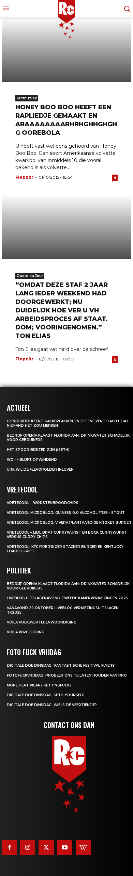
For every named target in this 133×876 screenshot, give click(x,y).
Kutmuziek (27, 98)
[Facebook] (9, 847)
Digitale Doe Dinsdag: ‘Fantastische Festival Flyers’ (61, 665)
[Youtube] (64, 847)
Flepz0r (24, 177)
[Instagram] (27, 847)
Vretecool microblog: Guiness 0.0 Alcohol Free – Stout (66, 512)
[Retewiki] (83, 847)
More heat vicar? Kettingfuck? (39, 685)
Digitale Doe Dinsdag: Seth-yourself (45, 695)
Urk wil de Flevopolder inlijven (40, 469)
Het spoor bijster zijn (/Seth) (38, 450)
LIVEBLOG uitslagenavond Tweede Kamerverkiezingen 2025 (67, 598)
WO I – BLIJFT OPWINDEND (32, 459)
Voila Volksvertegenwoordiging (41, 622)
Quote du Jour (30, 276)
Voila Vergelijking (25, 632)
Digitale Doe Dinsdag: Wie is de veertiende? (52, 705)
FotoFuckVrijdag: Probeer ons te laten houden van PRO (67, 675)
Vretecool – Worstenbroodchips (42, 503)
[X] (46, 847)
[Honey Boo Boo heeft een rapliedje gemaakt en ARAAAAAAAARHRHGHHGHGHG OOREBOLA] (66, 49)
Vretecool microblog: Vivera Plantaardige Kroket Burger (69, 522)
